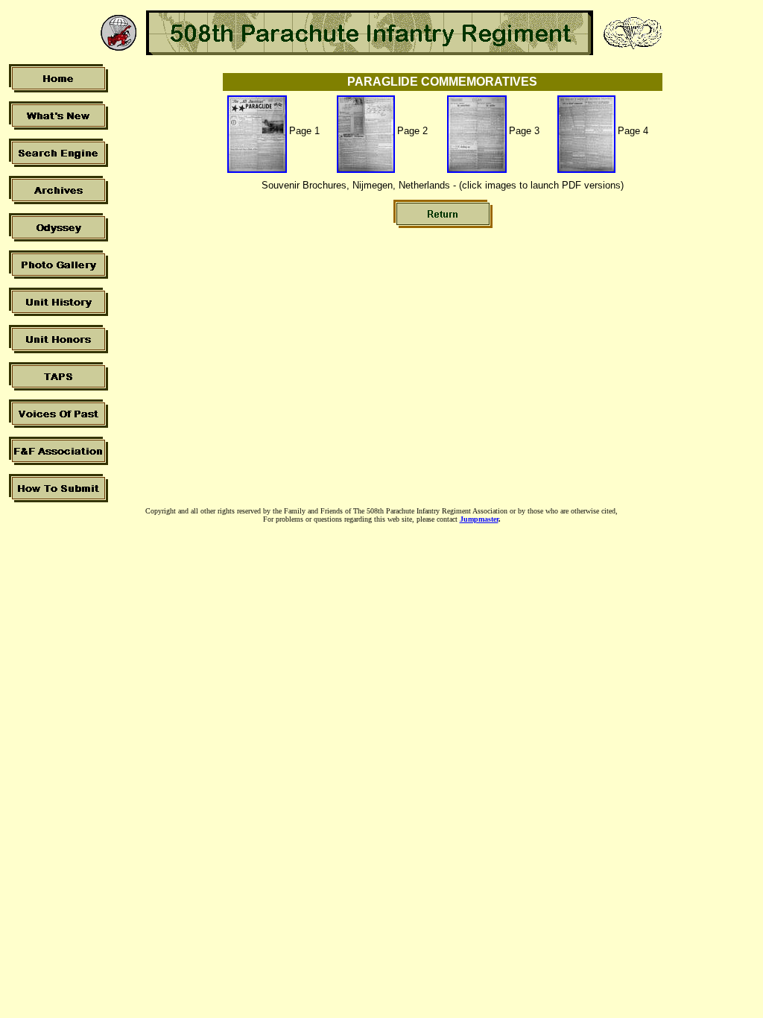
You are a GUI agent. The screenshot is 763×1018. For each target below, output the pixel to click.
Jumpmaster (479, 519)
